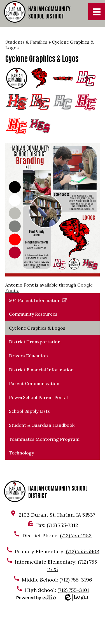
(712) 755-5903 (82, 551)
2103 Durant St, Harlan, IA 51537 (57, 515)
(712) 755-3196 (75, 579)
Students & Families (26, 42)
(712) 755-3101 (73, 590)
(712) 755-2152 (76, 535)
